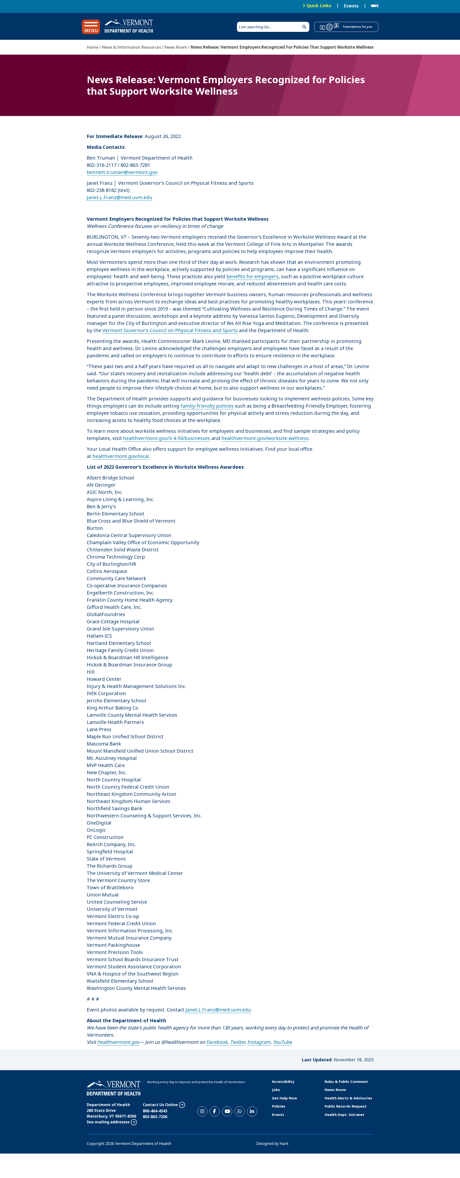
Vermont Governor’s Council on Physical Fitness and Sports (170, 330)
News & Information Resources (131, 47)
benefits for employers (252, 276)
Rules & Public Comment (346, 1081)
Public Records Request (346, 1106)
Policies (278, 1106)
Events (351, 6)
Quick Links (319, 5)
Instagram (258, 1042)
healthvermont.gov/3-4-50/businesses (166, 438)
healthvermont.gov (118, 1042)
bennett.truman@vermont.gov (122, 172)
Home (92, 47)
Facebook (217, 1042)
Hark (284, 1143)
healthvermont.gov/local (120, 456)
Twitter (237, 1042)
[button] (91, 27)
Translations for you (357, 27)
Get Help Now (284, 1098)
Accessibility (283, 1081)
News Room (175, 47)
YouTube (282, 1042)
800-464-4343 (155, 1111)
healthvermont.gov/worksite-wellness (265, 438)
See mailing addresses (108, 1122)
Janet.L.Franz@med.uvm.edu (119, 197)
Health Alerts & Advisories (348, 1098)
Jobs (276, 1089)
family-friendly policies (207, 406)
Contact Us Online (160, 1104)
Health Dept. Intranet (344, 1114)
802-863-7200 (155, 1116)
